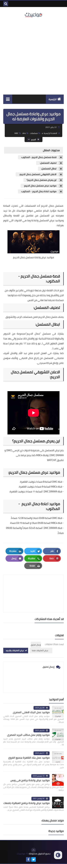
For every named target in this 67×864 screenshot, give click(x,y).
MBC (16, 133)
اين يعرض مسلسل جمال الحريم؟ (41, 180)
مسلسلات (34, 133)
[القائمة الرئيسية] (7, 99)
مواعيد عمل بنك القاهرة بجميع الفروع (29, 757)
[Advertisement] (33, 56)
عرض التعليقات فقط (40, 650)
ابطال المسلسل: (48, 169)
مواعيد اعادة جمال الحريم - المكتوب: (38, 191)
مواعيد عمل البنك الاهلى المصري (31, 712)
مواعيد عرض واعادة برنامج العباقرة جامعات (26, 803)
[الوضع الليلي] (58, 855)
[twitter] (33, 859)
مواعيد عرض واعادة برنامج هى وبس (30, 780)
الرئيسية (53, 99)
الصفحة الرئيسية (50, 133)
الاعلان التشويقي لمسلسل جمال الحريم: (37, 174)
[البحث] (5, 3)
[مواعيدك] (33, 15)
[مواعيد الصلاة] (38, 859)
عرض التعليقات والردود (15, 650)
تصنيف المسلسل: (47, 163)
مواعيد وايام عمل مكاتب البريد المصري (28, 734)
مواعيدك (21, 210)
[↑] (33, 850)
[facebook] (28, 859)
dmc (24, 133)
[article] (33, 586)
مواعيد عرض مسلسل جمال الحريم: (40, 186)
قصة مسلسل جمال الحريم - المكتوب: (38, 157)
